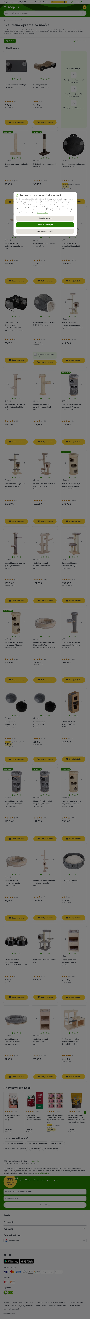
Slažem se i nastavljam (45, 225)
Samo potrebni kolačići (45, 231)
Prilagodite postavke (45, 218)
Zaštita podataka (42, 213)
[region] (45, 214)
